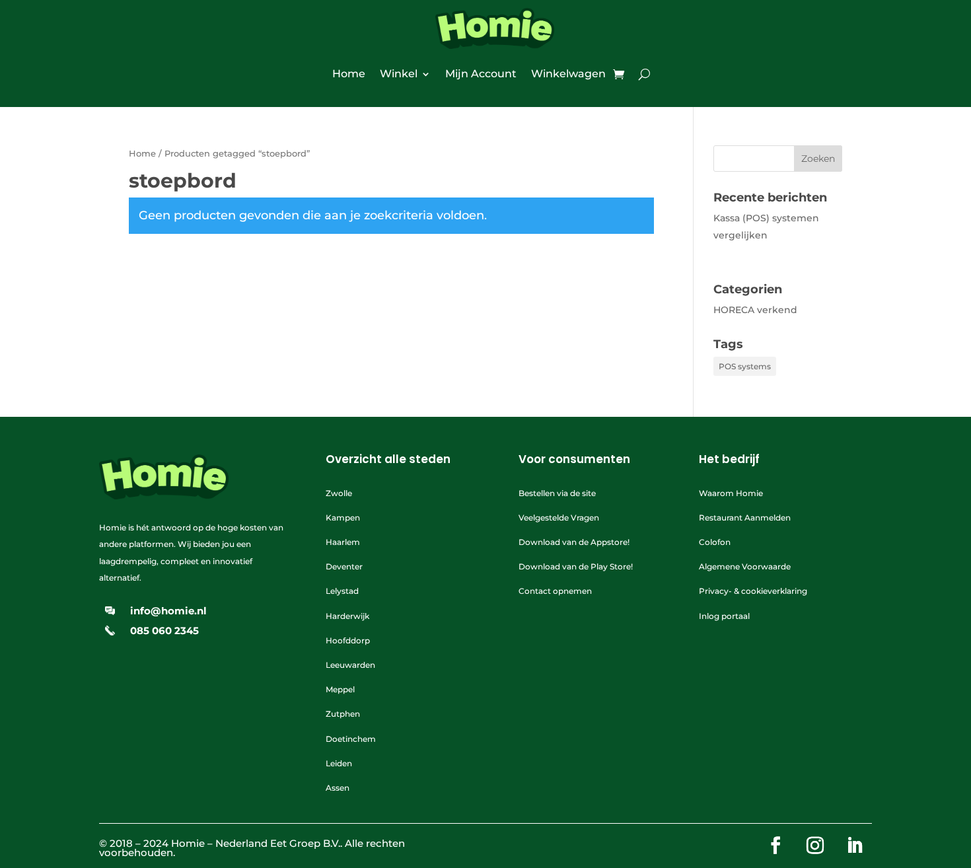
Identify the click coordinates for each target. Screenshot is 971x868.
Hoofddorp (348, 640)
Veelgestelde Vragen (559, 518)
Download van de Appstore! (574, 542)
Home (348, 73)
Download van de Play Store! (576, 566)
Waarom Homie (731, 493)
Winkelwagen (568, 73)
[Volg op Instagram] (815, 845)
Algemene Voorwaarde (745, 566)
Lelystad (342, 591)
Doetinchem (351, 739)
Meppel (340, 689)
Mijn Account (481, 73)
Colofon (715, 542)
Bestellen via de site (557, 493)
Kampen (343, 518)
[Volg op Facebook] (775, 845)
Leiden (339, 763)
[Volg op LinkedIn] (855, 845)
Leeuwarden (350, 665)
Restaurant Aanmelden (745, 518)
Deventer (344, 566)
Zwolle (339, 493)
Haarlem (343, 542)
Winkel (398, 73)
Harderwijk (347, 616)
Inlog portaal (724, 616)
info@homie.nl (168, 610)
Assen (337, 788)
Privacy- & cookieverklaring (753, 591)
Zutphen (343, 714)
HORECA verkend (755, 310)
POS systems (745, 366)
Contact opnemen (555, 591)
